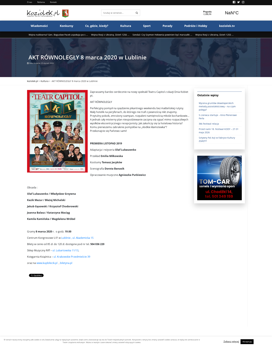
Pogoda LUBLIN (219, 13)
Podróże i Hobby (195, 26)
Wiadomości (39, 26)
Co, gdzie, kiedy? (96, 26)
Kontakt (53, 2)
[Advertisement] (108, 305)
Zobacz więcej (231, 341)
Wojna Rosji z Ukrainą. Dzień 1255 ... (214, 34)
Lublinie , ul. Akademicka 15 (77, 238)
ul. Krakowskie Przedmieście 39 (72, 256)
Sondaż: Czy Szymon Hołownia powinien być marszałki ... (162, 34)
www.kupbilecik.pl (47, 263)
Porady (167, 26)
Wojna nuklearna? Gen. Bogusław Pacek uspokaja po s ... (58, 34)
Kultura (125, 26)
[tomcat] (219, 177)
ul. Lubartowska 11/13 (65, 250)
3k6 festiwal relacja (209, 123)
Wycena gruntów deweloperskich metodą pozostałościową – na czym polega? (217, 106)
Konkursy (66, 26)
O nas (29, 2)
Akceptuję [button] (247, 341)
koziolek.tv (227, 26)
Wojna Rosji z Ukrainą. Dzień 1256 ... (110, 34)
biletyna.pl (66, 263)
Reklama (41, 2)
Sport (147, 26)
